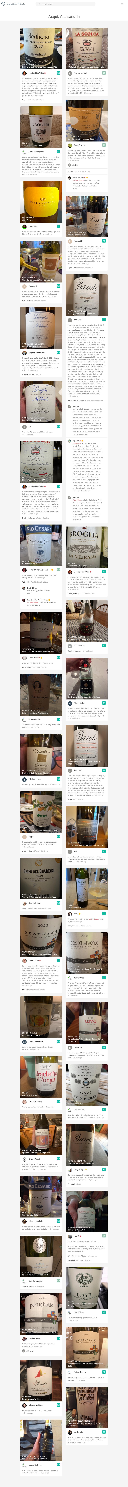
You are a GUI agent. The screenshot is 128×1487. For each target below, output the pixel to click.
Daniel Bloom (32, 588)
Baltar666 (78, 1047)
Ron (69, 1260)
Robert (27, 667)
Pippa (30, 836)
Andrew (25, 374)
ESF (26, 100)
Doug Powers (79, 145)
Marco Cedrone (35, 1465)
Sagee (70, 799)
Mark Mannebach (35, 1041)
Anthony (31, 518)
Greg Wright (79, 1169)
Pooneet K (32, 286)
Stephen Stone (34, 1338)
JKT (75, 851)
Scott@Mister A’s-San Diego (39, 570)
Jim (76, 165)
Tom (73, 926)
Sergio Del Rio (34, 719)
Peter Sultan (33, 960)
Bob (30, 851)
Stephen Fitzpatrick (36, 352)
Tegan (70, 268)
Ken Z (76, 1236)
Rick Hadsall (79, 1109)
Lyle (23, 301)
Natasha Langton (35, 1281)
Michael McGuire (35, 1405)
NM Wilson (79, 1312)
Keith (73, 1260)
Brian (73, 171)
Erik (23, 990)
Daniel (24, 518)
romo (76, 914)
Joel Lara (77, 319)
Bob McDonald (78, 178)
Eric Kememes (34, 779)
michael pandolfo (35, 1221)
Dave (28, 301)
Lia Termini (78, 1432)
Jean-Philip (72, 400)
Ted (23, 582)
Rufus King (32, 226)
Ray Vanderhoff (80, 73)
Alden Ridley (79, 703)
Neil (33, 374)
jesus (69, 926)
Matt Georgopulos (36, 151)
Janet (32, 1351)
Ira (23, 100)
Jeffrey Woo (79, 978)
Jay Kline (76, 441)
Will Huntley (79, 646)
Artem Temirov (80, 1372)
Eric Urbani (33, 658)
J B (29, 426)
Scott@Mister (81, 400)
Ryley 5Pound (34, 1159)
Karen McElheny (35, 1101)
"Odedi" (29, 582)
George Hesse (34, 903)
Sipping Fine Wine (36, 73)
